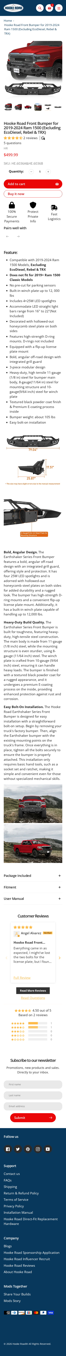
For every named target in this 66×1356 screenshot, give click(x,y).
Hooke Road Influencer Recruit (27, 1259)
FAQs (8, 1180)
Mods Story (12, 1301)
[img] (23, 927)
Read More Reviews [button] (33, 990)
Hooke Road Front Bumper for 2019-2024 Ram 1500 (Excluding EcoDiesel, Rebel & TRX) (31, 29)
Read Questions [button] (33, 998)
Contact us (12, 1174)
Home (8, 20)
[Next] (18, 236)
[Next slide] (59, 958)
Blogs (8, 1246)
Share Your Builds (17, 1294)
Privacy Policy (14, 1206)
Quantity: (16, 171)
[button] (13, 138)
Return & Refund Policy (21, 1193)
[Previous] (7, 236)
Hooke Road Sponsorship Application (32, 1252)
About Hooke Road (18, 1272)
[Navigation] (59, 8)
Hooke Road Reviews (19, 1265)
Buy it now (16, 194)
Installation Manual (18, 1212)
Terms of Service (16, 1199)
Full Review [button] (22, 978)
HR (6, 148)
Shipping (10, 1186)
